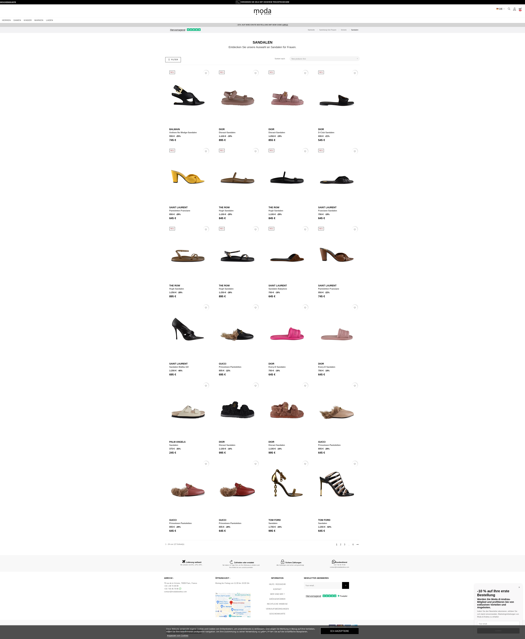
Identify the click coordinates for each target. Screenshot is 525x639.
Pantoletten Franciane (179, 210)
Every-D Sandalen (277, 367)
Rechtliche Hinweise (277, 604)
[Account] (514, 8)
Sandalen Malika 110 (179, 367)
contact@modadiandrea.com (339, 567)
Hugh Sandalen (226, 210)
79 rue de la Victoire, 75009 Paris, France (180, 583)
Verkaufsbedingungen (277, 609)
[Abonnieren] (345, 585)
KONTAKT (277, 589)
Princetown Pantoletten (230, 367)
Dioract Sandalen (227, 445)
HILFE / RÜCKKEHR (277, 584)
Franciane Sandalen (327, 210)
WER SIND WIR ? (277, 594)
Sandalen (173, 445)
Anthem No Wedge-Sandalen (183, 132)
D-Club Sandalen (326, 132)
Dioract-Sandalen (227, 132)
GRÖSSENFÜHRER (277, 599)
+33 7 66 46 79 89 (339, 565)
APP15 (285, 25)
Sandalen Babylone (278, 289)
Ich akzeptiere (339, 631)
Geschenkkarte (8, 2)
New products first (324, 59)
